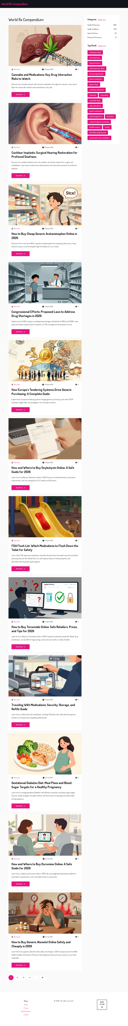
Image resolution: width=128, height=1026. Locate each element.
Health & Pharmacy (94, 25)
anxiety (107, 127)
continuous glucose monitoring (99, 122)
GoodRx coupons (95, 127)
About (26, 1005)
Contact (26, 1015)
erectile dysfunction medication (99, 138)
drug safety (104, 95)
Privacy (26, 1008)
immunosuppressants (96, 74)
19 (42, 978)
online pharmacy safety (97, 68)
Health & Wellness (93, 29)
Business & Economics (95, 37)
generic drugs (94, 84)
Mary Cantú (17, 69)
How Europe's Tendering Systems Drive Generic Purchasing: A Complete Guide (42, 392)
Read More (19, 94)
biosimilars (110, 116)
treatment (93, 95)
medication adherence (97, 90)
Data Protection (26, 1011)
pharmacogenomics (96, 116)
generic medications (96, 111)
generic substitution (96, 79)
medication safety (95, 52)
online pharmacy (95, 58)
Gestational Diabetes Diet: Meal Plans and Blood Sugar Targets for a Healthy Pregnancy (42, 785)
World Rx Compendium (15, 4)
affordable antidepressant (98, 132)
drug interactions (95, 63)
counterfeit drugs (95, 100)
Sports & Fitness (93, 33)
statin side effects (95, 106)
